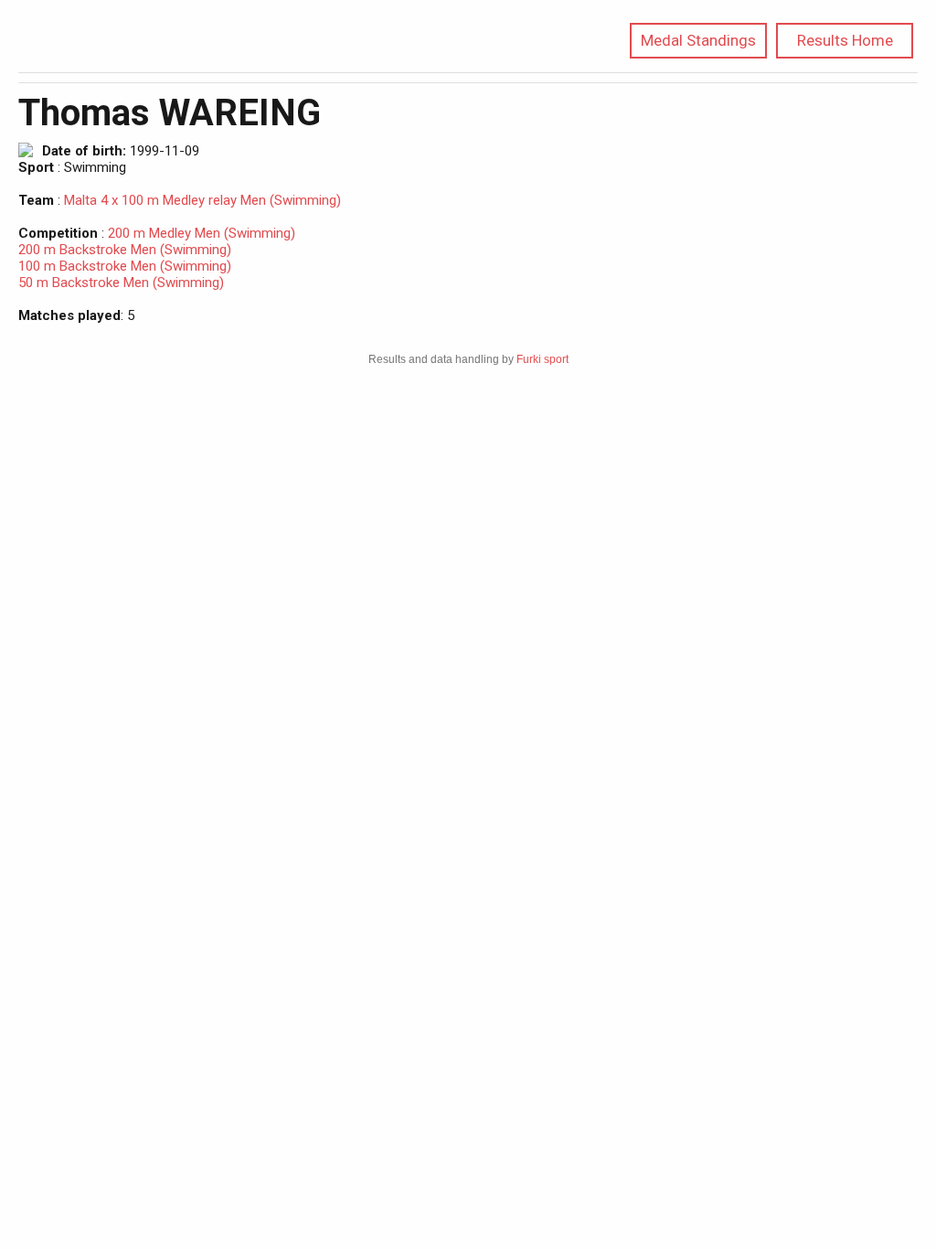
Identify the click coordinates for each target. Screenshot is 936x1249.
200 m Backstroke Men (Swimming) (124, 249)
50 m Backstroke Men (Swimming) (121, 282)
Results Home (845, 40)
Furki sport (542, 359)
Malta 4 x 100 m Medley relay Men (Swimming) (202, 200)
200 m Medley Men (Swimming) (201, 233)
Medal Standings (698, 40)
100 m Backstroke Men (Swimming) (124, 266)
